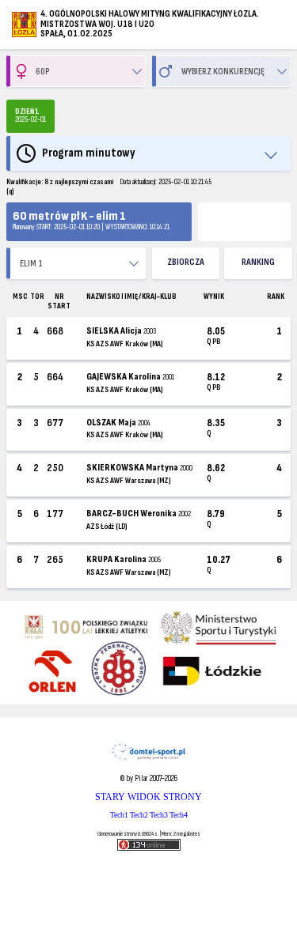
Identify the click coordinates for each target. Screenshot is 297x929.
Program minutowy (88, 152)
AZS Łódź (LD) (106, 526)
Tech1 (119, 814)
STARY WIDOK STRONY (148, 796)
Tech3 (159, 814)
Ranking (258, 262)
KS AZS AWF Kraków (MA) (124, 344)
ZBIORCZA (185, 262)
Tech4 (178, 814)
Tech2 (139, 814)
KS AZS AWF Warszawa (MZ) (128, 480)
